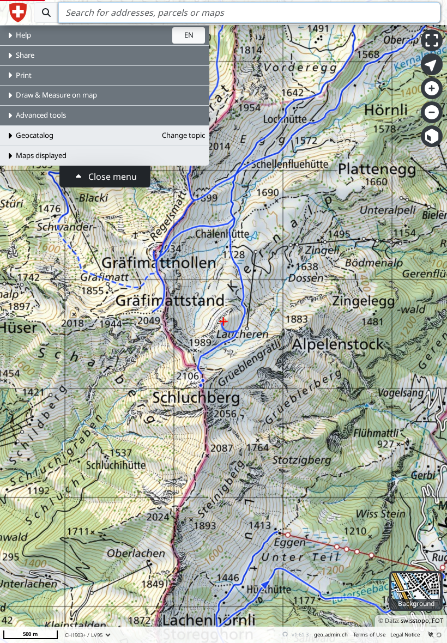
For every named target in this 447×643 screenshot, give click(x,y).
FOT (437, 620)
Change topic (183, 135)
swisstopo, (416, 620)
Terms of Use (369, 634)
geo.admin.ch (331, 634)
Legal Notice (405, 634)
